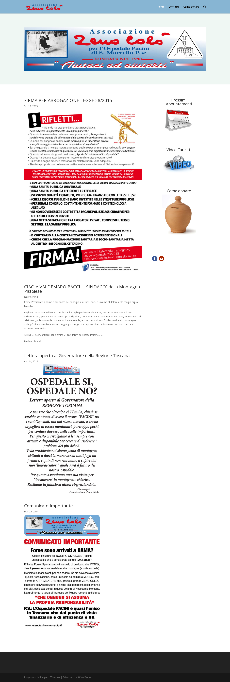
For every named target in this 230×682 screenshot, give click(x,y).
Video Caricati (179, 149)
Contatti (174, 7)
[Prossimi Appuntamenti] (179, 132)
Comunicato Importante (48, 506)
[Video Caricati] (179, 173)
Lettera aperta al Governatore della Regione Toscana (77, 355)
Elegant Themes (50, 677)
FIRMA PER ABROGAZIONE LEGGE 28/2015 (68, 100)
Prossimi (179, 100)
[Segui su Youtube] (161, 258)
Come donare (191, 7)
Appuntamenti (179, 104)
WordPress (84, 677)
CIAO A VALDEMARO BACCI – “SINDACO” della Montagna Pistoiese (82, 289)
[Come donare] (179, 233)
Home (160, 7)
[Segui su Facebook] (154, 258)
